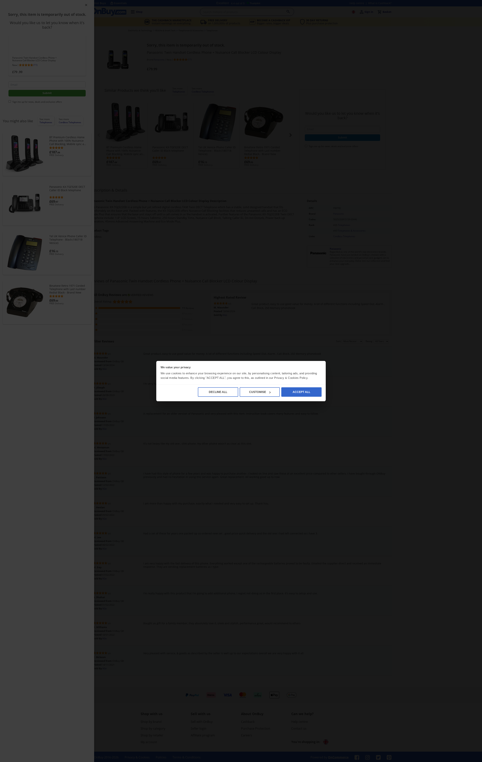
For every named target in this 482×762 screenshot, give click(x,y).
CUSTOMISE (257, 392)
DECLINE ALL (218, 392)
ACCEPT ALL (301, 392)
